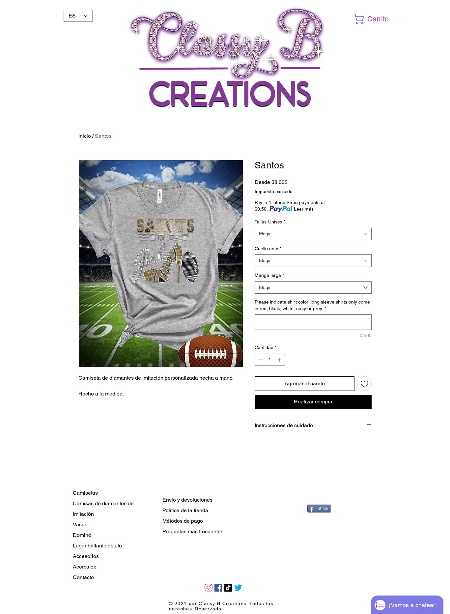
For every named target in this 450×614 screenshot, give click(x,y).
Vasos (80, 524)
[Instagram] (208, 588)
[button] (372, 19)
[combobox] (313, 234)
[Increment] (280, 359)
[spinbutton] (270, 359)
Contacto (83, 577)
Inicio (84, 136)
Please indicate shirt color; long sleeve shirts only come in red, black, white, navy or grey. (312, 305)
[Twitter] (238, 588)
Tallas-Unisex (270, 221)
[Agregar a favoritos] (364, 383)
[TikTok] (228, 588)
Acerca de (85, 567)
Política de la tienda (185, 510)
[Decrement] (260, 359)
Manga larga (269, 275)
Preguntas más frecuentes (192, 531)
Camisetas (85, 493)
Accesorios (86, 556)
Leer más (304, 209)
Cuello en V (268, 248)
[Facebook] (218, 588)
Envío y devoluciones (187, 500)
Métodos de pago (182, 521)
